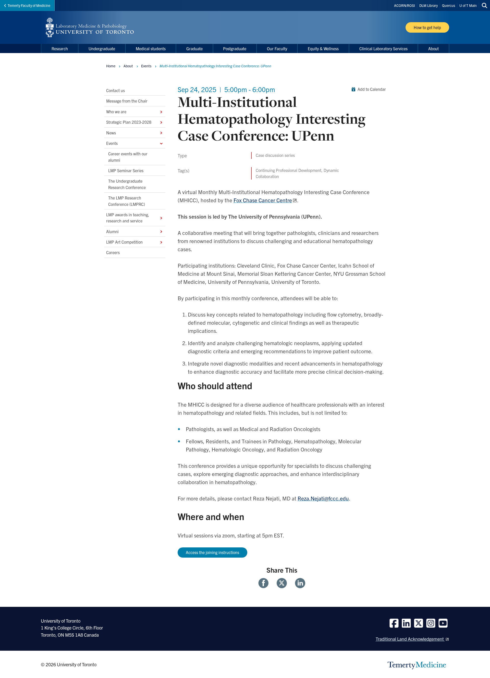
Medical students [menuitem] (151, 48)
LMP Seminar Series (125, 170)
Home (110, 66)
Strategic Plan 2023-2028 (128, 121)
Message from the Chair (127, 100)
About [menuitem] (433, 48)
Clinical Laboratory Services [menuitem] (383, 48)
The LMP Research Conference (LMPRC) (126, 200)
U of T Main (468, 5)
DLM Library (428, 5)
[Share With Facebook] (265, 583)
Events (112, 142)
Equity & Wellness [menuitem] (323, 48)
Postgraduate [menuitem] (234, 48)
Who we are (116, 111)
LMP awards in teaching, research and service (127, 217)
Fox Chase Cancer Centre (263, 200)
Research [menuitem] (60, 48)
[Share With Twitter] (282, 583)
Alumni (112, 231)
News (111, 132)
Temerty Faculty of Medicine (29, 5)
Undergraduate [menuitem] (102, 48)
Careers (113, 252)
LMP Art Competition (124, 241)
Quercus (448, 5)
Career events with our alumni (128, 156)
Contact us (115, 90)
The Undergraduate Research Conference (127, 184)
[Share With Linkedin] (298, 583)
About (128, 66)
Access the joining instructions (212, 552)
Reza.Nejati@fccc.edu (323, 498)
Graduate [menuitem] (194, 48)
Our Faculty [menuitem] (277, 48)
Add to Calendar (372, 89)
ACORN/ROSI (404, 5)
